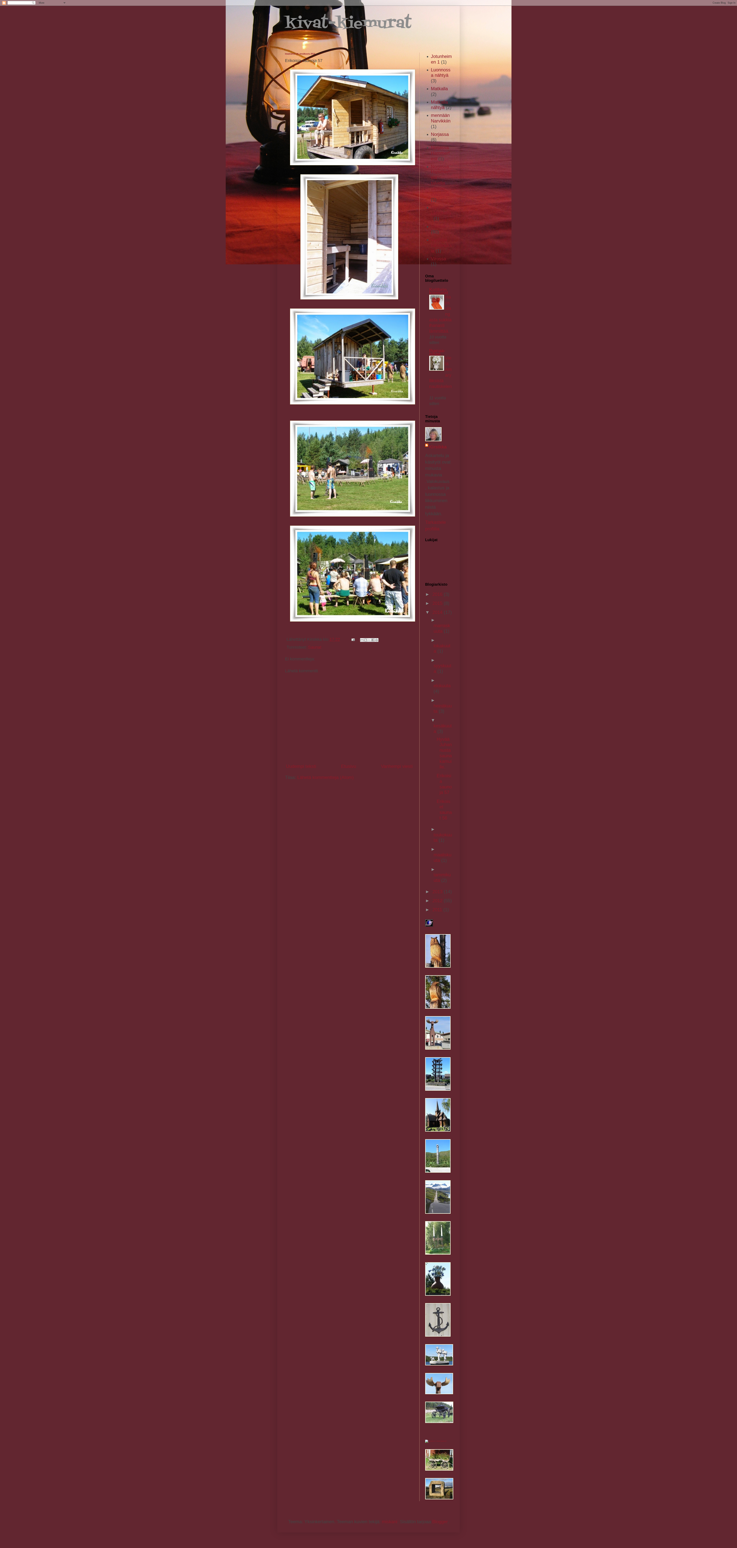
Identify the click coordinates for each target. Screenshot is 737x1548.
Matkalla (439, 88)
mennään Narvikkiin (440, 118)
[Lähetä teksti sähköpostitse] (352, 639)
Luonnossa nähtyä (440, 72)
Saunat (314, 647)
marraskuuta (442, 628)
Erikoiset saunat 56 (444, 809)
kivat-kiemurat (348, 24)
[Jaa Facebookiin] (373, 640)
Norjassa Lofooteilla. (441, 213)
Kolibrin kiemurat (438, 291)
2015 (438, 603)
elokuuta (442, 685)
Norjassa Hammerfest (440, 153)
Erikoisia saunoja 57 (444, 784)
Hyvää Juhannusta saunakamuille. (444, 753)
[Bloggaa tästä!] (366, 640)
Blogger (440, 1521)
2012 (438, 900)
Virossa (438, 258)
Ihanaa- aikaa (437, 352)
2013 (438, 891)
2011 (437, 909)
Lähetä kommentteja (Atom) (325, 777)
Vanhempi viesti (397, 766)
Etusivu (348, 766)
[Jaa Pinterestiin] (376, 640)
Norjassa (440, 134)
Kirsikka (438, 446)
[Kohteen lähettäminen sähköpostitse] (362, 640)
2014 (438, 612)
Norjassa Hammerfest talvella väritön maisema (440, 180)
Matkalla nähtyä (439, 104)
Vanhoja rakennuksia (441, 245)
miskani (389, 1521)
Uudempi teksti (301, 766)
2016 (438, 594)
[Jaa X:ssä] (369, 640)
